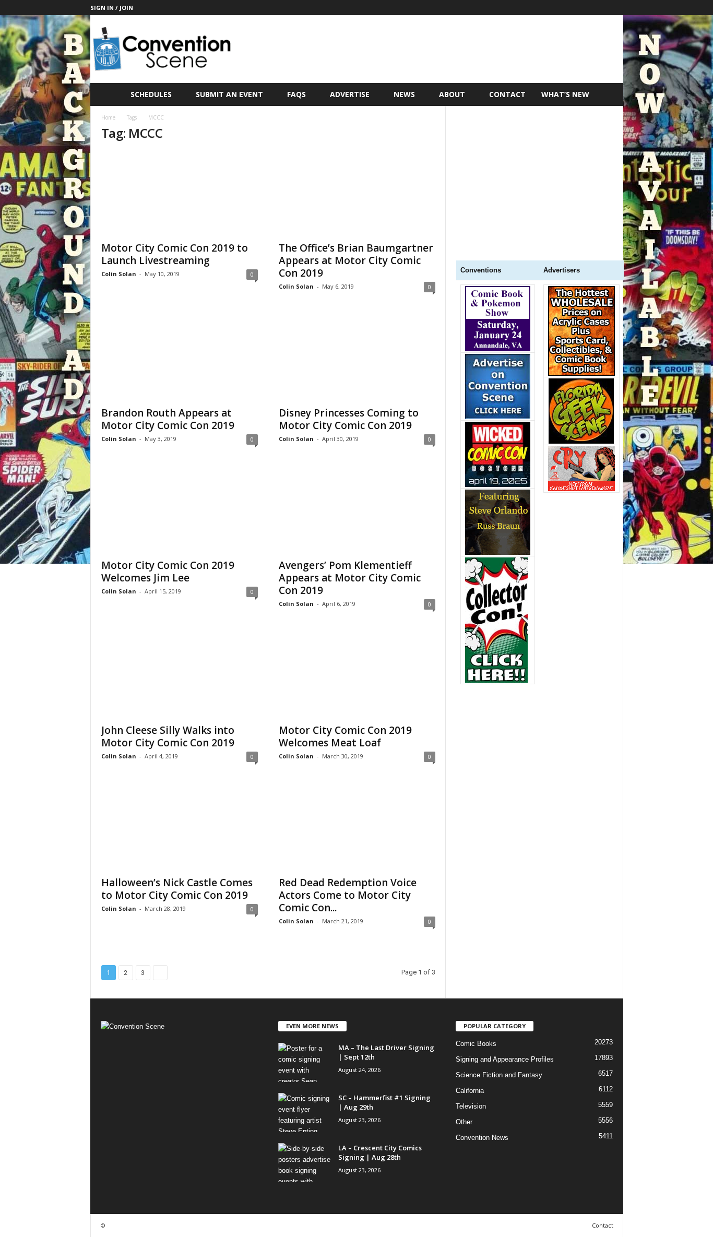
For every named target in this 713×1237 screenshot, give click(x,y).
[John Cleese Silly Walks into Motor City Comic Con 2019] (179, 676)
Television (471, 1106)
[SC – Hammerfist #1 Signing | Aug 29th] (304, 1112)
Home (108, 117)
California (470, 1091)
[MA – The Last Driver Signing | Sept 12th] (304, 1062)
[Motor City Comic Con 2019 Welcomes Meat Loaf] (357, 676)
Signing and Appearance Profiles (505, 1059)
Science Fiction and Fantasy (499, 1075)
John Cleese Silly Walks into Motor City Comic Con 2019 (167, 736)
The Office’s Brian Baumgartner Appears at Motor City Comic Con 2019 (356, 260)
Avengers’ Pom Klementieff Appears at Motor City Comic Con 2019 (350, 577)
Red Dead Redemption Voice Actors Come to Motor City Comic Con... (348, 895)
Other (464, 1122)
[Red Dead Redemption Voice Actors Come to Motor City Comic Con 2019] (357, 828)
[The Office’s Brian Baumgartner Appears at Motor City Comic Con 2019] (357, 193)
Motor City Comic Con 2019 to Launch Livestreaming (174, 254)
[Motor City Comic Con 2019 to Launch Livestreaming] (179, 193)
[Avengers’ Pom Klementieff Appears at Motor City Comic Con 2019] (357, 511)
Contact (507, 94)
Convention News (482, 1137)
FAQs (296, 94)
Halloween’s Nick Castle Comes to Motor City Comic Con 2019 (177, 889)
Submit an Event (229, 94)
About (452, 94)
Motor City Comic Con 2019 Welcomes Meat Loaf (345, 736)
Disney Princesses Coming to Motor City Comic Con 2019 (349, 419)
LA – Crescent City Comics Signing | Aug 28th (380, 1152)
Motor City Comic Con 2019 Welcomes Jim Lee (167, 571)
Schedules (151, 94)
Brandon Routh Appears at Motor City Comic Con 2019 (167, 419)
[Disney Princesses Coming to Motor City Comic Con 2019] (357, 358)
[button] (607, 94)
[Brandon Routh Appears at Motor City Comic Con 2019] (179, 358)
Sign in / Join (111, 7)
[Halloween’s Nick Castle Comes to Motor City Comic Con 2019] (179, 828)
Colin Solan (118, 274)
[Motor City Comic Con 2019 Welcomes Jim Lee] (179, 511)
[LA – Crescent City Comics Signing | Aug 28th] (304, 1162)
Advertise (350, 94)
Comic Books (476, 1044)
